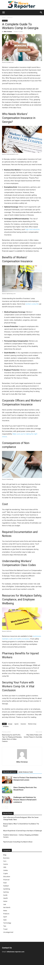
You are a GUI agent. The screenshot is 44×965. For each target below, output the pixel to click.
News (5, 911)
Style (5, 920)
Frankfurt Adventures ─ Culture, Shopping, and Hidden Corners (20, 836)
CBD (4, 867)
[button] (3, 12)
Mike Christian (8, 31)
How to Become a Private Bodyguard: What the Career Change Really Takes (21, 818)
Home (4, 17)
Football (6, 886)
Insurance (23, 724)
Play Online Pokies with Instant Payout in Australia (33, 736)
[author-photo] (22, 759)
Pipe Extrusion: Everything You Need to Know (17, 842)
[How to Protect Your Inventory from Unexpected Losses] (7, 779)
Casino (5, 864)
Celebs (5, 870)
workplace (5, 726)
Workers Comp (32, 724)
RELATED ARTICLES (9, 772)
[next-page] (6, 807)
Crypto (5, 873)
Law (4, 904)
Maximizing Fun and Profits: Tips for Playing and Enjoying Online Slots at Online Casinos (11, 738)
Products (6, 914)
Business (10, 17)
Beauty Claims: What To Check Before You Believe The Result (21, 825)
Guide (5, 895)
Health (5, 898)
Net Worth (6, 907)
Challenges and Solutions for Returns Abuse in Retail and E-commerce (25, 799)
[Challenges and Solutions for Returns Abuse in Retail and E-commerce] (7, 799)
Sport (5, 917)
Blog (4, 855)
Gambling (6, 889)
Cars (4, 861)
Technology (7, 923)
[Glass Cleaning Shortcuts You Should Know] (7, 789)
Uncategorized (8, 932)
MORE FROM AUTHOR (26, 772)
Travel (5, 929)
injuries (16, 724)
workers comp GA (31, 304)
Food (5, 883)
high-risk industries (32, 229)
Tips (4, 926)
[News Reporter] (22, 5)
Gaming (6, 892)
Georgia (10, 724)
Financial (6, 880)
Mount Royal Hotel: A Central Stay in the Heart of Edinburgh (22, 831)
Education (6, 876)
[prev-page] (3, 807)
